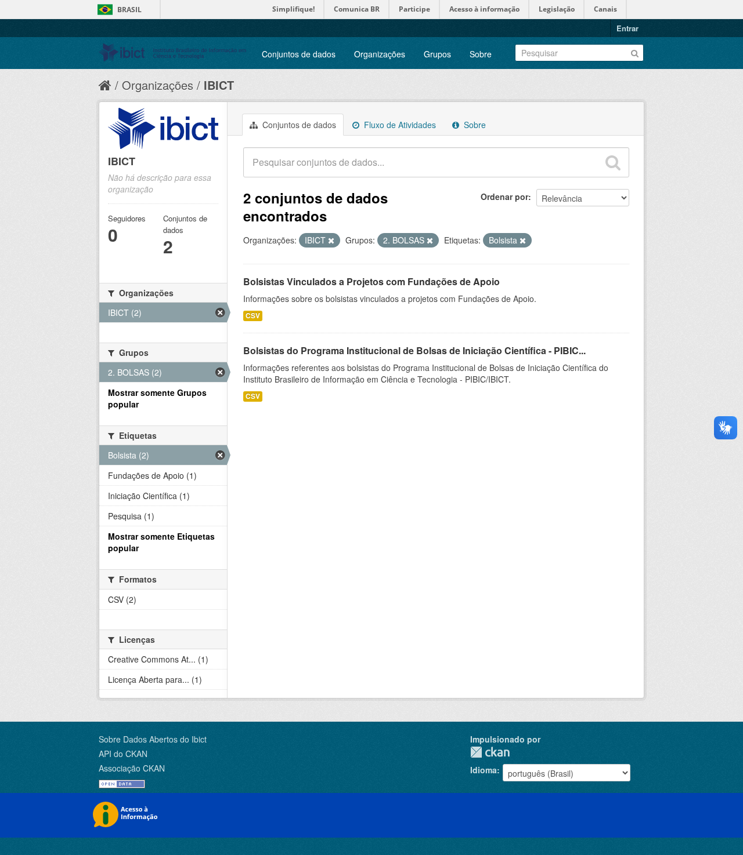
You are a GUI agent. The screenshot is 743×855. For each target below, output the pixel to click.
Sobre (481, 54)
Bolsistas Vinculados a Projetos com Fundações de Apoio (371, 281)
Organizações (379, 54)
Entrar (627, 28)
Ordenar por (504, 196)
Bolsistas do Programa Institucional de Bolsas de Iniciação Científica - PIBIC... (414, 350)
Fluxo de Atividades (399, 124)
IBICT (219, 85)
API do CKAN (123, 753)
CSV (253, 316)
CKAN (490, 752)
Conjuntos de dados (299, 54)
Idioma (483, 770)
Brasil (129, 9)
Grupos (437, 54)
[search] (613, 162)
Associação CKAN (132, 768)
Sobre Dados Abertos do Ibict (153, 739)
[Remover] (331, 240)
